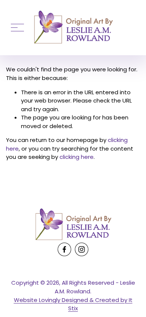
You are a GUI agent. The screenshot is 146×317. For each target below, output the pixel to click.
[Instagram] (81, 249)
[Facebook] (64, 249)
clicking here (77, 157)
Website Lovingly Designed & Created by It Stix (73, 304)
